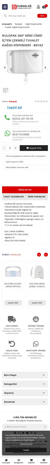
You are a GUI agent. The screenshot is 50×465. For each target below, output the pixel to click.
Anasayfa (7, 24)
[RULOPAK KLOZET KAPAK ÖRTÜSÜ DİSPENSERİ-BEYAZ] (13, 295)
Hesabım (43, 463)
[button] (45, 67)
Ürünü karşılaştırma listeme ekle (20, 156)
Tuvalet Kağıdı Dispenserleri (17, 27)
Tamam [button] (26, 450)
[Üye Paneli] (38, 7)
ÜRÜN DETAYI (25, 189)
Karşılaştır (40, 156)
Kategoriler (18, 463)
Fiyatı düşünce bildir (14, 161)
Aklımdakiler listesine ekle (17, 167)
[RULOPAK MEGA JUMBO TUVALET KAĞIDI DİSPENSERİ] (37, 295)
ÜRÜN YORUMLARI (36, 196)
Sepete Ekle (35, 148)
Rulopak (18, 24)
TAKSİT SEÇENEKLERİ (13, 196)
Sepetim (31, 463)
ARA (42, 16)
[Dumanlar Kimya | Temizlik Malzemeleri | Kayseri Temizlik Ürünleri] (22, 6)
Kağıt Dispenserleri (33, 24)
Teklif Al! (14, 107)
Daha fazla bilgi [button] (26, 444)
